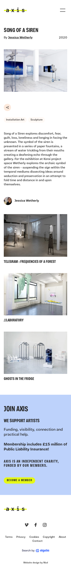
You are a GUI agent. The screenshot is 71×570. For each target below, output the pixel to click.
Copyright (49, 537)
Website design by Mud (35, 563)
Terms (8, 537)
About (62, 537)
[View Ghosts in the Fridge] (35, 357)
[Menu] (62, 10)
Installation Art (15, 119)
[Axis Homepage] (15, 10)
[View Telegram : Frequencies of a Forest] (35, 239)
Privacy (21, 537)
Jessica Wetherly (20, 37)
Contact (37, 541)
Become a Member (19, 480)
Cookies (34, 537)
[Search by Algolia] (35, 550)
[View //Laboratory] (35, 298)
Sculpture (36, 119)
